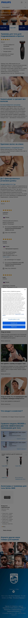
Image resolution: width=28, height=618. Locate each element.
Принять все (14, 326)
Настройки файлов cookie (14, 319)
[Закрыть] (25, 289)
